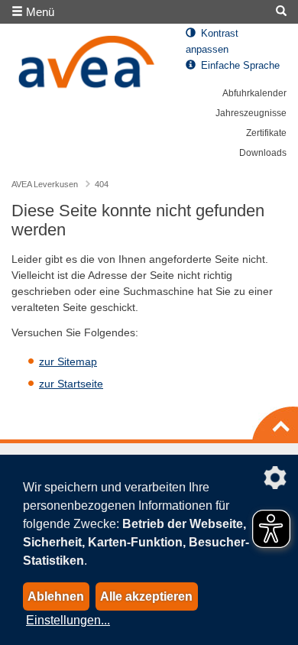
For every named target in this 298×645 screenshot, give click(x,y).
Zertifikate (266, 133)
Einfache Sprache (239, 65)
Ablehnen (56, 596)
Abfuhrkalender (254, 93)
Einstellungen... (68, 620)
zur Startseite (71, 384)
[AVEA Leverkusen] (87, 66)
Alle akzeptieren (146, 596)
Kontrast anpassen (212, 41)
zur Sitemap (68, 361)
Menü (38, 11)
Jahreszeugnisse (251, 113)
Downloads (263, 152)
